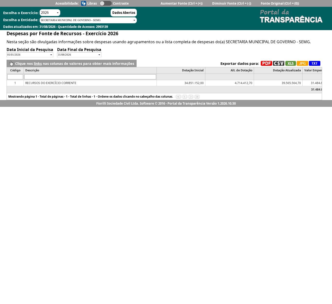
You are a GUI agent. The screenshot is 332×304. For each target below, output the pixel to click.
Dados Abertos (123, 12)
